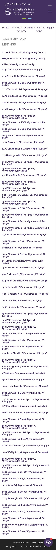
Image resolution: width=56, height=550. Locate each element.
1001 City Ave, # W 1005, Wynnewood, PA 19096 (24, 493)
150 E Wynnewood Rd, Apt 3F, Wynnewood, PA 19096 (25, 216)
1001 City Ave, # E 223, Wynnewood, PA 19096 (23, 513)
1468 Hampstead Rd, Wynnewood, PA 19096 (22, 348)
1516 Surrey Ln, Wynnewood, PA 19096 (23, 380)
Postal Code (40, 29)
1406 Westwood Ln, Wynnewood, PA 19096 (25, 446)
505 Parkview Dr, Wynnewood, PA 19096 (23, 274)
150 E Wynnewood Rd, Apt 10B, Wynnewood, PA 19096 (19, 328)
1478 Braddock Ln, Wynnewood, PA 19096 (25, 149)
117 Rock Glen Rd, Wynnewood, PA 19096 (24, 406)
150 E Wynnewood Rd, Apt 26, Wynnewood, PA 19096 (25, 229)
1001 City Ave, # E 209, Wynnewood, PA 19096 (23, 84)
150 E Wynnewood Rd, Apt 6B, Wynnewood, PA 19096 (18, 170)
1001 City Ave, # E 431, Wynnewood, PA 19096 (23, 480)
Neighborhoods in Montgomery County (24, 58)
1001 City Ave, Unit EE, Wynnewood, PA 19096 (23, 440)
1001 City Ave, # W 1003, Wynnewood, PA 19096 (24, 473)
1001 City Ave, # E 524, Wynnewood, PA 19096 (23, 341)
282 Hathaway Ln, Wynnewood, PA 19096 (24, 103)
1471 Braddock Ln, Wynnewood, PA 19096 (24, 96)
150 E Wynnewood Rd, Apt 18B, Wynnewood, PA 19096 (19, 460)
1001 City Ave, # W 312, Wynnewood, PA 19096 (23, 222)
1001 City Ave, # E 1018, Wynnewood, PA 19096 (23, 255)
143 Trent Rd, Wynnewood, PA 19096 (22, 70)
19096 (50, 27)
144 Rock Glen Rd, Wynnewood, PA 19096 (24, 281)
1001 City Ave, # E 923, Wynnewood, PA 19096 (23, 242)
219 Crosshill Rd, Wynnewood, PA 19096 (23, 76)
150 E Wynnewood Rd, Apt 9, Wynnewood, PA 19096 (25, 315)
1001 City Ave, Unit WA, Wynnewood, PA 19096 (23, 123)
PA (12, 27)
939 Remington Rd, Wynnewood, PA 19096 (25, 294)
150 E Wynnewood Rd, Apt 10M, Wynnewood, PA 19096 (19, 189)
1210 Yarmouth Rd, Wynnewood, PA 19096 (25, 89)
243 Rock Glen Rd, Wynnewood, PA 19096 (24, 353)
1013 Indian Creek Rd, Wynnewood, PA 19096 (23, 137)
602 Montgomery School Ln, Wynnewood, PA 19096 (25, 196)
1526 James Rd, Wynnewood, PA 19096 (23, 267)
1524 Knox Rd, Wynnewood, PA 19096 (22, 485)
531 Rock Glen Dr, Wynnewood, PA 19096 (24, 175)
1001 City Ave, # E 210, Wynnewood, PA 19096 (23, 209)
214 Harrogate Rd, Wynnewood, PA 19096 (24, 109)
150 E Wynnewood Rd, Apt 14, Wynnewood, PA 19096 (25, 433)
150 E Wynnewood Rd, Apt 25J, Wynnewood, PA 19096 (18, 117)
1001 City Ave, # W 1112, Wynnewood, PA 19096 (24, 334)
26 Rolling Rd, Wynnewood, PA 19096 (22, 248)
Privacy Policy (10, 546)
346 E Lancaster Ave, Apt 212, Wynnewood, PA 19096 (25, 400)
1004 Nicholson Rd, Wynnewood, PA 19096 (25, 386)
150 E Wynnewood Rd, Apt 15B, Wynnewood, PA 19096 (19, 183)
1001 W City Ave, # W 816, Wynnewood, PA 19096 (25, 526)
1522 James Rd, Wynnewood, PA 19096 (23, 287)
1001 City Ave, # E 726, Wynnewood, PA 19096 (23, 532)
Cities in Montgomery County (18, 64)
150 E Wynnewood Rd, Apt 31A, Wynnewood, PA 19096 (19, 427)
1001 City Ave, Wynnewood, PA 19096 (22, 300)
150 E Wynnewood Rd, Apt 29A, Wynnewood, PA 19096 (19, 321)
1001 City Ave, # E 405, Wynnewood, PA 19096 (23, 130)
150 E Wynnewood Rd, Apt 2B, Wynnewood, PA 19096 (25, 466)
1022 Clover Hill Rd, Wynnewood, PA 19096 (25, 413)
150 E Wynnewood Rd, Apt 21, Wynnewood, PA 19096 (25, 163)
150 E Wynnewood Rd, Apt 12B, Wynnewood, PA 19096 (19, 203)
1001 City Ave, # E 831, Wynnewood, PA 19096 (23, 394)
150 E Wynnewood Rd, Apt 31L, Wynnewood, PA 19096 (18, 361)
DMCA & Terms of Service (30, 546)
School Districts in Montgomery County (24, 52)
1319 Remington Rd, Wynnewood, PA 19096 (25, 498)
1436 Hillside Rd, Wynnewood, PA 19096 (23, 307)
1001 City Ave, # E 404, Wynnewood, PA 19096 (23, 519)
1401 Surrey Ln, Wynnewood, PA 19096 (23, 142)
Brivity (25, 543)
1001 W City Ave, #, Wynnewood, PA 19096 (25, 452)
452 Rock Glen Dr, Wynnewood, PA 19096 (24, 234)
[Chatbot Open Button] (48, 542)
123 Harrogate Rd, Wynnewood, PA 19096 (24, 155)
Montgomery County (25, 29)
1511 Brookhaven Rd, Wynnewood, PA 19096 (22, 262)
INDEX (5, 27)
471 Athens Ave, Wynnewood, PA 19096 (23, 373)
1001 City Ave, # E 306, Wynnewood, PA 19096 (23, 420)
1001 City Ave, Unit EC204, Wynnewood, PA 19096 (25, 506)
